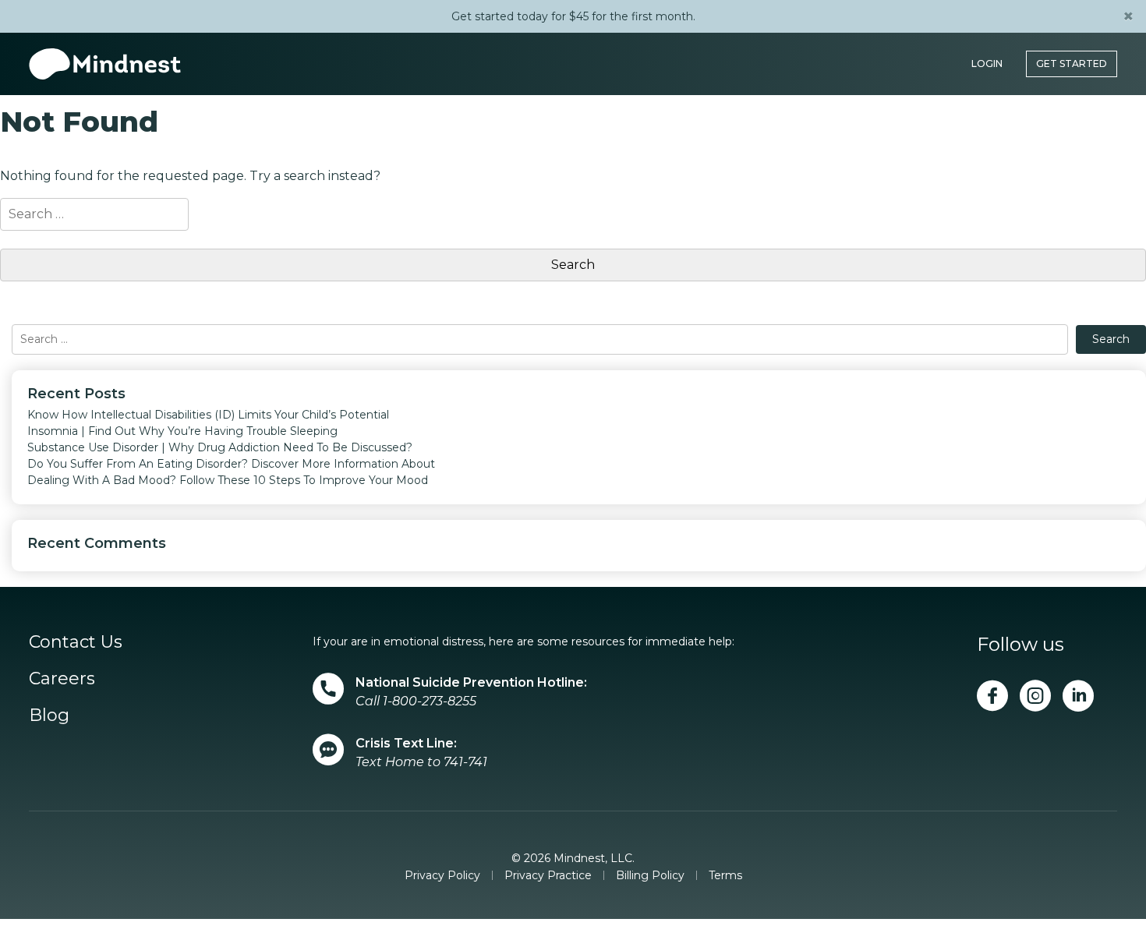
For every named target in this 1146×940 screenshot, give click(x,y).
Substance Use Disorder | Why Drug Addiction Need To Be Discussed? (219, 447)
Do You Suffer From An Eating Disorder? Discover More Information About (231, 464)
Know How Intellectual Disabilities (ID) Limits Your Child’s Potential (208, 415)
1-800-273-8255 (429, 701)
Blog (49, 715)
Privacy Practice (548, 875)
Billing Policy (650, 875)
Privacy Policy (442, 875)
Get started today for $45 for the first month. (573, 16)
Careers (62, 678)
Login (987, 56)
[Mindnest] (105, 56)
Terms (725, 875)
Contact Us (75, 641)
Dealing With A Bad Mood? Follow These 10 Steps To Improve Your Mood (227, 480)
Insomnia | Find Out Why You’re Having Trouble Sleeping (182, 431)
